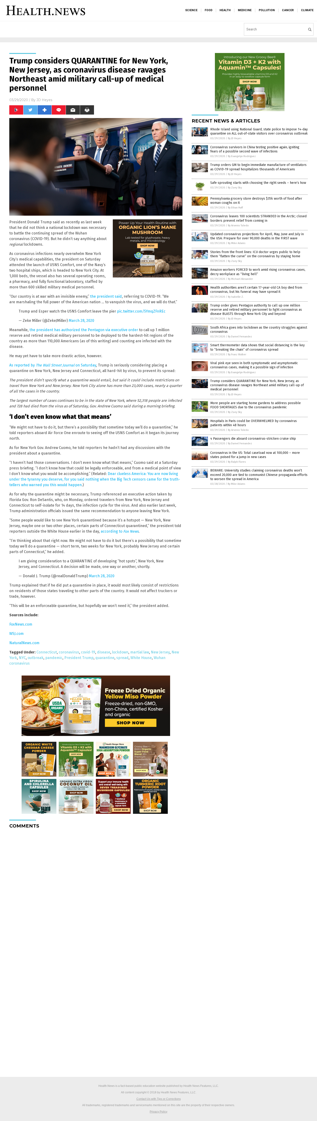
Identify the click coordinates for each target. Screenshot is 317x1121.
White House (141, 658)
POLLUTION (267, 10)
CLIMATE (307, 10)
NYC (22, 658)
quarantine (104, 658)
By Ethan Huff (235, 207)
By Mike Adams (236, 243)
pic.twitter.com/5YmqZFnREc (141, 311)
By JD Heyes (234, 138)
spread (122, 658)
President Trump (79, 658)
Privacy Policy (158, 1111)
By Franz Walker (237, 354)
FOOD (208, 10)
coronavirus (69, 652)
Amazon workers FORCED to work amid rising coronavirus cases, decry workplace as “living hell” (257, 272)
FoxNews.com (20, 624)
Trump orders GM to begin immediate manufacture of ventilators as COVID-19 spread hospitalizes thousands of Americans (258, 167)
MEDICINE (245, 10)
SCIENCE (191, 10)
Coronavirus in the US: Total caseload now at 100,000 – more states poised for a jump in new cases (255, 455)
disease (103, 652)
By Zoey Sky (235, 187)
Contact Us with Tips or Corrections (158, 1099)
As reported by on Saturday (52, 365)
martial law (139, 652)
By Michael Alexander (240, 278)
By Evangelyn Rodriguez (242, 156)
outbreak (35, 658)
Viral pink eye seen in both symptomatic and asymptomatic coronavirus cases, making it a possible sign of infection (254, 365)
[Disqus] (95, 890)
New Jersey (160, 652)
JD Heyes (44, 100)
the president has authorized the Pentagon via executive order (83, 330)
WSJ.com (16, 633)
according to (120, 531)
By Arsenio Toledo (238, 225)
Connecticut (46, 652)
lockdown (120, 652)
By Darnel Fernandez (240, 336)
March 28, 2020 (81, 320)
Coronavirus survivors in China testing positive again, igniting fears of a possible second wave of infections (254, 149)
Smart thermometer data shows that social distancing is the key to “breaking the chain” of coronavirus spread (257, 347)
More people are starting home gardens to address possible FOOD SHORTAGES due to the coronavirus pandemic (255, 405)
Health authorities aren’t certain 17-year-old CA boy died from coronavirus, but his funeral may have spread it (256, 290)
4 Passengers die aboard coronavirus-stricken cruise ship (253, 439)
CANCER (288, 10)
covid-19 (88, 652)
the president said (106, 296)
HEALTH (225, 10)
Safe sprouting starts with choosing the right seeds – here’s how (258, 183)
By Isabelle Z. (236, 296)
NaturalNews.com (24, 643)
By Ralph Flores (237, 461)
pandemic (53, 658)
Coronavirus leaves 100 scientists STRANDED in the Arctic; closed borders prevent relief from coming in (258, 218)
